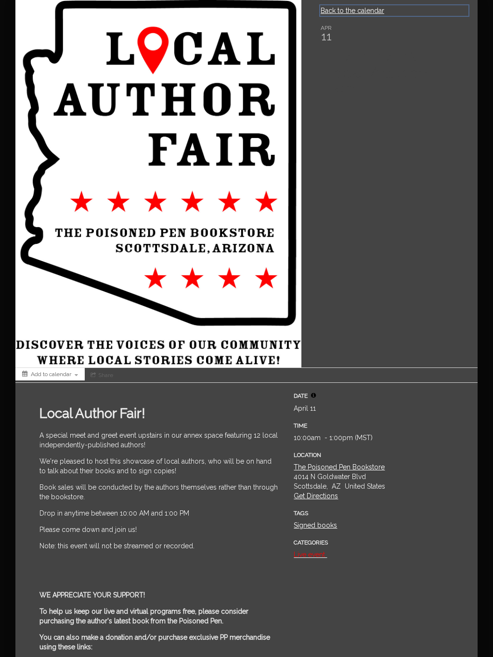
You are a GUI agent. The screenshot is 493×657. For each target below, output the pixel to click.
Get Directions (316, 496)
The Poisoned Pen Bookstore (339, 467)
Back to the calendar (352, 10)
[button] (313, 395)
